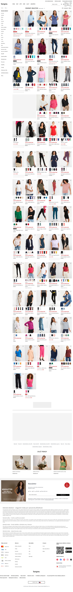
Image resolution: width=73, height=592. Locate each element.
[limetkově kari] (56, 252)
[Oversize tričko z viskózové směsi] (54, 325)
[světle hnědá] (46, 85)
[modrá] (50, 29)
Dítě (29, 551)
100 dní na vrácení (58, 1)
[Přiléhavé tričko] (18, 159)
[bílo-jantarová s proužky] (64, 335)
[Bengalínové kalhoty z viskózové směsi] (42, 159)
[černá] (64, 29)
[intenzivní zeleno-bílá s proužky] (68, 335)
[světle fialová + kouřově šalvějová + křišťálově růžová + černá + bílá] (28, 280)
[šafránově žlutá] (40, 280)
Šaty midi (20, 444)
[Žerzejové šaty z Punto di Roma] (54, 187)
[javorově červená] (68, 29)
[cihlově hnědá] (40, 85)
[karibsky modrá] (34, 57)
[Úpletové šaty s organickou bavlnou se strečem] (66, 214)
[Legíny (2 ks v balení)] (54, 74)
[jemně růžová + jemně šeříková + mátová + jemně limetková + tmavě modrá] (32, 280)
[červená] (28, 57)
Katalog (16, 561)
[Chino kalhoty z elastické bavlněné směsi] (54, 214)
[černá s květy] (32, 197)
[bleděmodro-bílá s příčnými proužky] (20, 29)
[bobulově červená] (40, 113)
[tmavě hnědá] (28, 363)
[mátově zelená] (40, 29)
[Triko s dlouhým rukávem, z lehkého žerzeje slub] (66, 353)
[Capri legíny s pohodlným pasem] (66, 159)
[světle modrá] (26, 29)
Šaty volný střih (36, 444)
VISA (5, 549)
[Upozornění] (44, 8)
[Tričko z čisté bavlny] (42, 18)
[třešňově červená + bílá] (62, 280)
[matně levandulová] (44, 29)
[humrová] (42, 29)
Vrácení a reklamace (18, 553)
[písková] (58, 224)
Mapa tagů (30, 556)
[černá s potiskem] (62, 57)
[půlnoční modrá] (46, 29)
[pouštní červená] (50, 197)
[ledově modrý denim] (64, 309)
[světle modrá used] (54, 57)
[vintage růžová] (54, 335)
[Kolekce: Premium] (42, 462)
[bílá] (38, 29)
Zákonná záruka (23, 577)
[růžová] (38, 85)
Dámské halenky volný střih (45, 444)
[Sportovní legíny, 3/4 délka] (42, 214)
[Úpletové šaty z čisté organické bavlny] (30, 46)
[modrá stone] (40, 335)
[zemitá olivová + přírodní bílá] (66, 280)
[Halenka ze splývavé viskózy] (66, 102)
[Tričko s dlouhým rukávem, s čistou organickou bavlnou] (66, 325)
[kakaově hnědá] (56, 169)
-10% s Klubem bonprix (49, 1)
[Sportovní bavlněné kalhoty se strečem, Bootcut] (54, 298)
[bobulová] (38, 57)
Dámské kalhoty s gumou (55, 444)
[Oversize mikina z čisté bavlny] (30, 18)
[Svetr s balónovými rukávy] (18, 46)
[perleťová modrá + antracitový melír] (66, 139)
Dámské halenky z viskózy (47, 446)
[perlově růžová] (30, 252)
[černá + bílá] (64, 139)
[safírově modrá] (58, 139)
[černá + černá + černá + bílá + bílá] (34, 280)
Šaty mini (62, 444)
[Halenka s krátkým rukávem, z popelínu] (42, 270)
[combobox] (55, 4)
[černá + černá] (56, 85)
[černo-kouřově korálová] (52, 309)
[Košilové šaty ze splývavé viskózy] (18, 298)
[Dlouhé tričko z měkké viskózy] (54, 129)
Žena (30, 546)
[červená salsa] (28, 224)
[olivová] (16, 85)
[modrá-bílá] (64, 280)
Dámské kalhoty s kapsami (37, 446)
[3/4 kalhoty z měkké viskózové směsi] (42, 353)
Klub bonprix (17, 559)
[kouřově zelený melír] (28, 139)
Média (44, 551)
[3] (19, 221)
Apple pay (6, 555)
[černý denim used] (66, 85)
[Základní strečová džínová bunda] (66, 298)
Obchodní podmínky (15, 575)
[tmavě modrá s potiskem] (64, 57)
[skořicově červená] (46, 252)
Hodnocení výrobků (18, 566)
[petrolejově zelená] (46, 139)
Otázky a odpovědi (18, 546)
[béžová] (14, 309)
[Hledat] (61, 4)
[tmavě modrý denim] (16, 280)
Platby (16, 548)
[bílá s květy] (26, 197)
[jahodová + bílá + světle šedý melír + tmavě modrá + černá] (30, 280)
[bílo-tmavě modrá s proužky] (14, 29)
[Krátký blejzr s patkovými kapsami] (30, 242)
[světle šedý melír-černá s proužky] (66, 335)
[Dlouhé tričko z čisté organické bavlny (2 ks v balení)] (66, 270)
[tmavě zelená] (16, 197)
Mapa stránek (23, 575)
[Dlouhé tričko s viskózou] (30, 298)
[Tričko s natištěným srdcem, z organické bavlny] (66, 46)
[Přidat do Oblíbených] (23, 11)
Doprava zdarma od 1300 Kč (67, 1)
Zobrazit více (15, 473)
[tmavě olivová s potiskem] (38, 197)
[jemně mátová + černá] (70, 139)
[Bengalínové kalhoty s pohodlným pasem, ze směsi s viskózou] (42, 298)
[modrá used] (52, 57)
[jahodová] (50, 139)
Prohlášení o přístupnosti (40, 575)
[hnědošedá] (40, 169)
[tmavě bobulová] (30, 309)
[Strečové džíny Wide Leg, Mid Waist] (42, 325)
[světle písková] (23, 197)
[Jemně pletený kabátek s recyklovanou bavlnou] (54, 270)
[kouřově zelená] (52, 169)
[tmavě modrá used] (50, 57)
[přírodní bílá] (30, 85)
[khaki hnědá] (46, 280)
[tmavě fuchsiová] (26, 335)
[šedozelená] (40, 224)
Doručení (16, 551)
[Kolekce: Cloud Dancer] (22, 462)
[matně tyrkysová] (32, 57)
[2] (17, 221)
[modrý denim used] (64, 85)
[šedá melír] (52, 280)
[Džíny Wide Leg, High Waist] (66, 74)
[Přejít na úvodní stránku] (7, 4)
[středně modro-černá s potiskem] (16, 335)
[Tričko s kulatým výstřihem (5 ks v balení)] (30, 270)
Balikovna (6, 563)
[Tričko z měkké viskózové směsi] (30, 187)
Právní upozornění (3, 577)
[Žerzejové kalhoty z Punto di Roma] (18, 381)
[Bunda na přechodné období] (18, 74)
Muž (29, 548)
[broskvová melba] (26, 363)
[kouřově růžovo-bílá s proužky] (18, 29)
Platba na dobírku (8, 560)
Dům (29, 553)
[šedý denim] (62, 85)
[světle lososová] (64, 224)
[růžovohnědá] (62, 197)
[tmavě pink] (50, 113)
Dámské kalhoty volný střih (27, 444)
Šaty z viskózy (67, 444)
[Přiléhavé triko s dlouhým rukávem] (42, 129)
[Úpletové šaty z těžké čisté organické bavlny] (30, 353)
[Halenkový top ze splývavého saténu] (54, 18)
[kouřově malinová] (62, 29)
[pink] (30, 29)
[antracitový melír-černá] (52, 85)
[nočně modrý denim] (42, 335)
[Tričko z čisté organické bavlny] (54, 242)
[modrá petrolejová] (50, 224)
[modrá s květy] (34, 197)
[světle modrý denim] (38, 335)
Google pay (7, 552)
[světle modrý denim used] (68, 85)
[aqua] (18, 363)
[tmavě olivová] (64, 113)
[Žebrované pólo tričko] (54, 353)
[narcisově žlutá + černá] (68, 280)
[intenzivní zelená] (14, 224)
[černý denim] (14, 280)
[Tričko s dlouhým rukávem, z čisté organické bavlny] (42, 102)
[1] (16, 221)
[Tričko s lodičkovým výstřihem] (18, 18)
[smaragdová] (70, 29)
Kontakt (16, 564)
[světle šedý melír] (26, 139)
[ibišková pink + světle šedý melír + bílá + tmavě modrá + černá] (26, 280)
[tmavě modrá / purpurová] (68, 139)
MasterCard (7, 546)
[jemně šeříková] (50, 252)
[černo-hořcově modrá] (54, 309)
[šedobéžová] (28, 252)
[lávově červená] (44, 85)
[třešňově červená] (16, 309)
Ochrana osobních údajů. (49, 499)
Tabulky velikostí (18, 556)
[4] (20, 221)
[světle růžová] (14, 252)
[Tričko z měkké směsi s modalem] (18, 214)
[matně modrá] (14, 57)
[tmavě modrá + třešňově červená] (54, 85)
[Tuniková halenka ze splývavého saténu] (42, 46)
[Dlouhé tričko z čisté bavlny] (66, 18)
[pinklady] (44, 280)
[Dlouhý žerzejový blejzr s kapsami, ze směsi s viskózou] (30, 129)
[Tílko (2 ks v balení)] (66, 129)
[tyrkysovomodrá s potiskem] (46, 197)
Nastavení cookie (30, 575)
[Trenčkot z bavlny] (54, 159)
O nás (44, 546)
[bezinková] (40, 139)
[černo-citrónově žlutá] (50, 309)
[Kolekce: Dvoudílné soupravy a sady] (63, 462)
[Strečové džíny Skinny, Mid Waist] (54, 46)
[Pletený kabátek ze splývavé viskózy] (66, 242)
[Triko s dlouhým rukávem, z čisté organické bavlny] (54, 102)
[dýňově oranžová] (20, 363)
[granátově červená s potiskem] (66, 57)
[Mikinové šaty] (30, 74)
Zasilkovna (7, 566)
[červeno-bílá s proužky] (16, 29)
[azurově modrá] (14, 363)
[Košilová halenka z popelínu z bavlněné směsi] (30, 325)
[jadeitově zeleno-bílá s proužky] (23, 29)
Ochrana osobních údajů (4, 575)
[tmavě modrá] (66, 29)
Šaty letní (15, 444)
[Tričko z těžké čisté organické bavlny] (42, 74)
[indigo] (68, 363)
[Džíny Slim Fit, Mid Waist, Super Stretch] (18, 270)
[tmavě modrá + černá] (50, 85)
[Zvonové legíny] (18, 129)
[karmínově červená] (28, 169)
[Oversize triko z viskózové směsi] (30, 214)
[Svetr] (18, 325)
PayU (6, 557)
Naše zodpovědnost (46, 548)
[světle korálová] (56, 139)
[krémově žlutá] (28, 29)
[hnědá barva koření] (20, 197)
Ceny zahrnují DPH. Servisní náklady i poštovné (56, 575)
